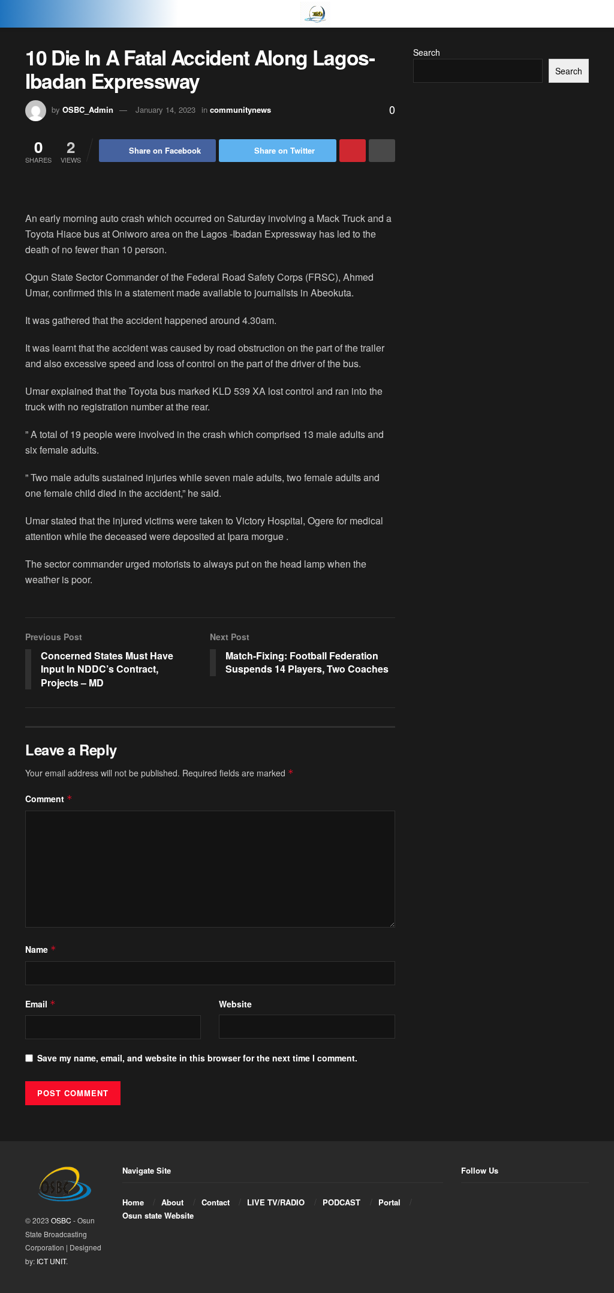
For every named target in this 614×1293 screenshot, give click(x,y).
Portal (389, 1202)
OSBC (61, 1220)
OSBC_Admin (87, 109)
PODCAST (341, 1202)
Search (426, 52)
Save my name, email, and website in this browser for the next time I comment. (197, 1058)
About (172, 1202)
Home (133, 1202)
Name (40, 949)
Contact (215, 1202)
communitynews (240, 109)
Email (40, 1004)
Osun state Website (158, 1215)
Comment (49, 799)
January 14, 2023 (165, 109)
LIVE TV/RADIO (276, 1202)
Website (235, 1004)
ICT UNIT (51, 1261)
